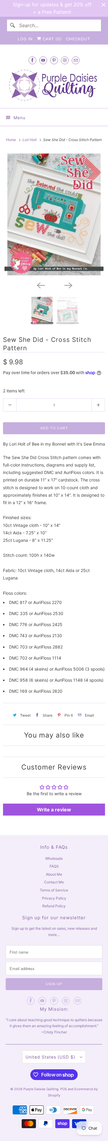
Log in (25, 38)
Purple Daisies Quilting (40, 1089)
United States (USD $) (51, 1056)
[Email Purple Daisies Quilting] (76, 60)
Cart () (51, 38)
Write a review (54, 810)
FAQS (54, 866)
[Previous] (40, 284)
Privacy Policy (54, 898)
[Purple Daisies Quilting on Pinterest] (54, 60)
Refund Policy (54, 906)
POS (63, 1089)
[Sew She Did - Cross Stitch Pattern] (54, 214)
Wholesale (54, 858)
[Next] (67, 284)
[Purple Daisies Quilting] (54, 85)
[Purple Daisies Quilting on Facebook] (32, 60)
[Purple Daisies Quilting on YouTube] (43, 60)
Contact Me (54, 882)
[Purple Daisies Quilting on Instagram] (65, 60)
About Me (54, 874)
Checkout (78, 38)
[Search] (13, 25)
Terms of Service (54, 890)
